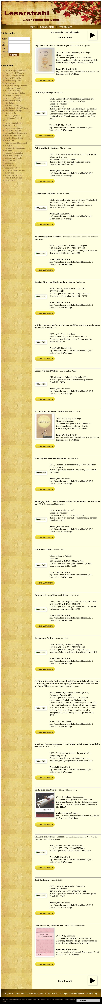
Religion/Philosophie (14, 153)
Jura (6, 120)
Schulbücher (10, 160)
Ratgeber (8, 150)
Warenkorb (65, 26)
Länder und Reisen (13, 130)
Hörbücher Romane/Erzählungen (14, 104)
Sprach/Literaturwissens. (15, 170)
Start (32, 26)
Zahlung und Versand (68, 993)
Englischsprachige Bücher (16, 85)
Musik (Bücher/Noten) (14, 138)
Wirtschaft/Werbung (13, 178)
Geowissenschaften (13, 95)
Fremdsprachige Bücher (15, 93)
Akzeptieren (82, 1000)
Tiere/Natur (9, 173)
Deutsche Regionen (13, 80)
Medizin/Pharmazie (13, 135)
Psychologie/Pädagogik (15, 148)
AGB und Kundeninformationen (29, 993)
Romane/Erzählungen (14, 155)
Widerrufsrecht (51, 993)
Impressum (9, 993)
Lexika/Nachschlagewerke (16, 133)
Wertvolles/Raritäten (13, 175)
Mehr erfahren (11, 1001)
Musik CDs (9, 140)
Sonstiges (9, 163)
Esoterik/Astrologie (13, 90)
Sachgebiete (47, 26)
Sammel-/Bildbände (13, 158)
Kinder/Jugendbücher (14, 123)
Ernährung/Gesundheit (14, 88)
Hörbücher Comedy (13, 100)
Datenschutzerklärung (87, 993)
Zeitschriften (10, 180)
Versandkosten (67, 71)
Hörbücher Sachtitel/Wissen (16, 108)
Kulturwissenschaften (14, 128)
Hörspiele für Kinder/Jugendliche (13, 114)
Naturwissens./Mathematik (16, 143)
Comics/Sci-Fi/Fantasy (14, 73)
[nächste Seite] (92, 39)
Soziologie (9, 165)
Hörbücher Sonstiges (14, 110)
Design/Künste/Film (13, 78)
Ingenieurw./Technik (13, 118)
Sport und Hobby (12, 168)
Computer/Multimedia (14, 75)
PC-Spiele (9, 145)
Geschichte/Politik (12, 98)
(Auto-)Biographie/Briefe (15, 70)
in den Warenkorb (45, 80)
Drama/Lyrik (10, 83)
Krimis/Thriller (11, 125)
